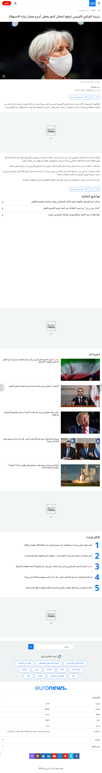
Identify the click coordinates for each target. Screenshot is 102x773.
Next (93, 11)
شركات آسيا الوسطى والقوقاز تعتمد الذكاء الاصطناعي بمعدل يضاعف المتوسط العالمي (65, 202)
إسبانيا (40, 676)
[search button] (31, 646)
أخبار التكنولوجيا (84, 11)
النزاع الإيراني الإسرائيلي (75, 663)
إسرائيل (49, 669)
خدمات (97, 739)
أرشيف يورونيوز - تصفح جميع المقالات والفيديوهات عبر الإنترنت (28, 731)
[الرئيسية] (99, 10)
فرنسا (62, 669)
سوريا (37, 669)
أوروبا (98, 703)
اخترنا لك (94, 354)
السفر (98, 720)
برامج (47, 725)
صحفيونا (97, 731)
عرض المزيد (96, 746)
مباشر (6, 3)
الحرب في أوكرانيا (24, 663)
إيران (73, 676)
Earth (47, 709)
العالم (47, 703)
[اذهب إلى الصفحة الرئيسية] (92, 3)
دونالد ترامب (76, 669)
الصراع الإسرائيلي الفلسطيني (49, 663)
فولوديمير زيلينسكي (57, 676)
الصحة (47, 714)
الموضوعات (96, 697)
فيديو (98, 725)
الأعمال (97, 709)
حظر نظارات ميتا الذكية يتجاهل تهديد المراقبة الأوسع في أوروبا (74, 215)
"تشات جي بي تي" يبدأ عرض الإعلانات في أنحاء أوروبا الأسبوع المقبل (71, 208)
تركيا (28, 676)
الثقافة (47, 720)
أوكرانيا (24, 669)
